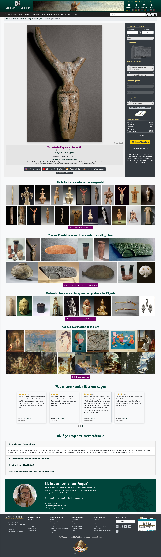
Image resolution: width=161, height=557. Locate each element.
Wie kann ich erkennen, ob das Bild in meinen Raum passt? (29, 459)
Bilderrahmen (45, 14)
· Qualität (52, 526)
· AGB (29, 524)
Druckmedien (55, 14)
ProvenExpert (28, 418)
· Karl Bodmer (97, 528)
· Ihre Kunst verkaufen (55, 522)
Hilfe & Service (66, 14)
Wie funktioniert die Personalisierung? (22, 444)
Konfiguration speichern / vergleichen (141, 107)
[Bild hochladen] (155, 14)
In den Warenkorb (141, 142)
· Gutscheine (53, 531)
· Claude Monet (75, 522)
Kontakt (74, 14)
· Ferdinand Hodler (98, 522)
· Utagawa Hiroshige (77, 528)
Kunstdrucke (12, 14)
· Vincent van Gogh (76, 519)
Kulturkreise (23, 19)
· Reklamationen (32, 531)
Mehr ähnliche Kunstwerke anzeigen (80, 227)
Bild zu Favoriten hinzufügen (54, 169)
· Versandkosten (54, 524)
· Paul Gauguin (75, 524)
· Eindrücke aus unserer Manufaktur (59, 528)
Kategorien (27, 14)
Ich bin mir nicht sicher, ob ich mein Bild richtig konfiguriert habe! (31, 471)
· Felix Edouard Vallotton (100, 526)
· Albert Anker (97, 524)
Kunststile (36, 14)
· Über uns (30, 533)
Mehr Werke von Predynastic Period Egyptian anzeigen (80, 285)
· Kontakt (30, 519)
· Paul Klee (96, 519)
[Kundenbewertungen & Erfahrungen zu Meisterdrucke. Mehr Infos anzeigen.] (147, 524)
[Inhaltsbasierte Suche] (151, 14)
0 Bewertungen (68, 172)
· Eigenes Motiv (53, 519)
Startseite (8, 19)
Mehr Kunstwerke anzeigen (80, 377)
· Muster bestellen (54, 533)
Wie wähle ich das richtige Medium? (21, 465)
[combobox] (140, 38)
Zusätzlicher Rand (131, 36)
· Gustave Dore (75, 531)
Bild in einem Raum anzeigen (95, 169)
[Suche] (147, 14)
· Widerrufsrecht (32, 528)
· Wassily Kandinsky (77, 526)
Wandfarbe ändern (74, 169)
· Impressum (31, 522)
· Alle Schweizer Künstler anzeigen (102, 531)
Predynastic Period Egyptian (35, 19)
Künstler (20, 14)
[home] (5, 14)
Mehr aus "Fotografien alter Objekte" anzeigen (80, 319)
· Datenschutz (31, 526)
